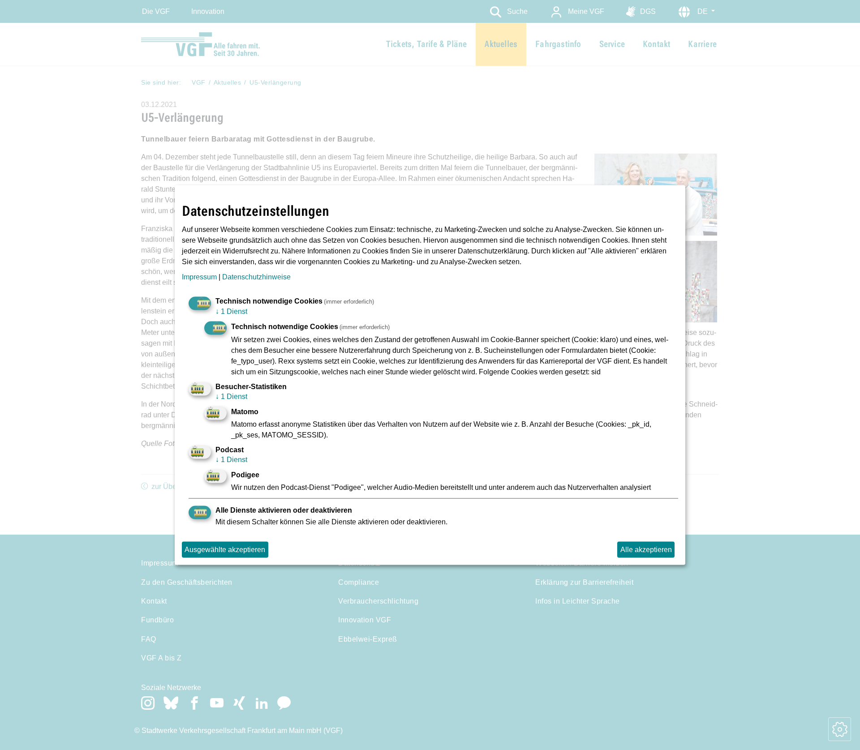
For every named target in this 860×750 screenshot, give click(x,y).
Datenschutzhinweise (256, 277)
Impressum (199, 277)
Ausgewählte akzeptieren (225, 549)
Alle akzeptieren (646, 549)
